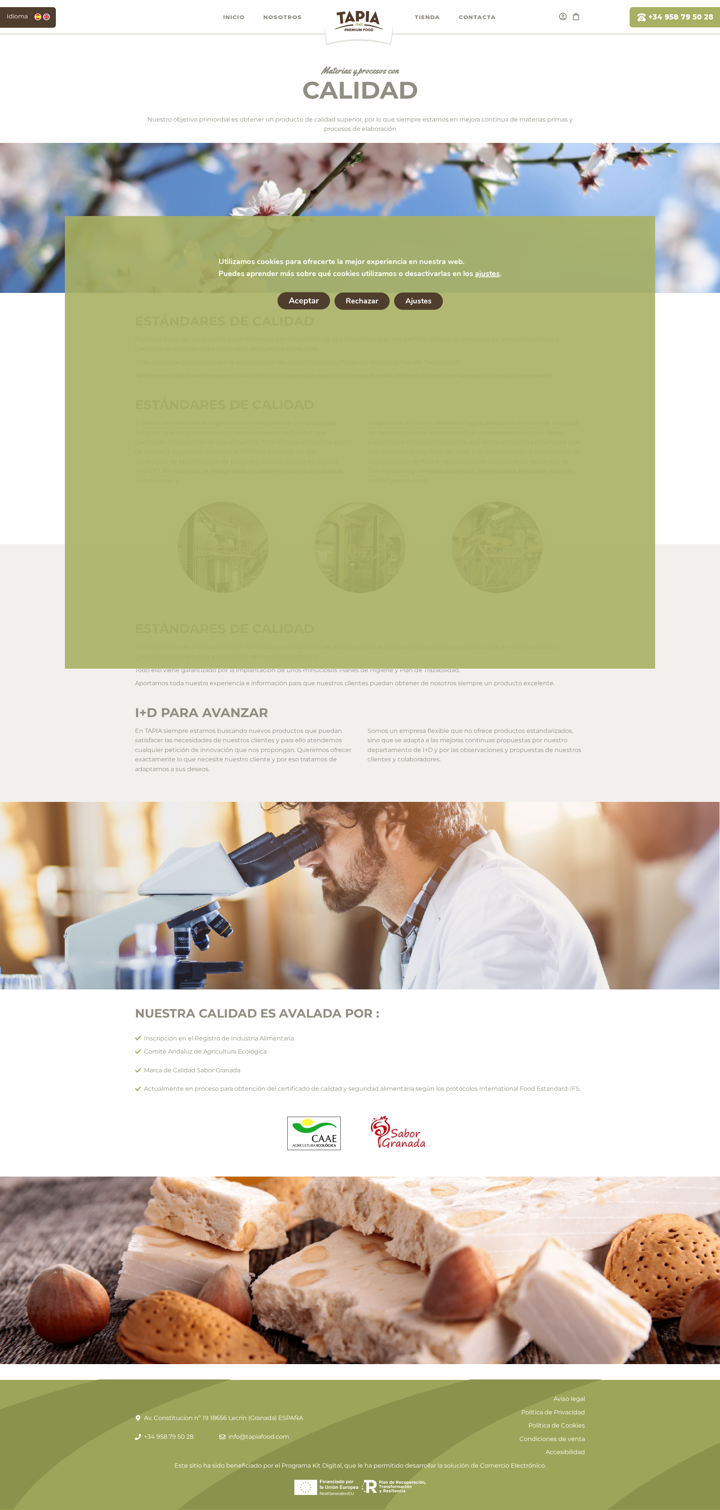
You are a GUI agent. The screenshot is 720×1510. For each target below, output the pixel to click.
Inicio (233, 17)
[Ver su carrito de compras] (576, 16)
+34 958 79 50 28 (680, 17)
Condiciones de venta (552, 1438)
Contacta (477, 17)
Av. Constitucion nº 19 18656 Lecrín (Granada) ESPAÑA (223, 1417)
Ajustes (418, 301)
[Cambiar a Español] (37, 17)
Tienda (427, 17)
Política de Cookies (556, 1425)
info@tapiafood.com (258, 1436)
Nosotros (282, 17)
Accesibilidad (565, 1452)
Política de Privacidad (553, 1412)
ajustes (487, 274)
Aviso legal (569, 1398)
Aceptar (303, 300)
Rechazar (361, 301)
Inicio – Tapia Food (358, 27)
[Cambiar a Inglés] (46, 17)
